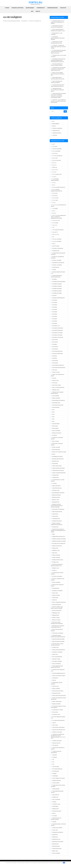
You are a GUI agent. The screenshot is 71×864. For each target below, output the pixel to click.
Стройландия (55, 775)
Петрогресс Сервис (56, 659)
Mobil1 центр (54, 195)
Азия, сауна (54, 369)
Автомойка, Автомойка (57, 283)
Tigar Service (54, 225)
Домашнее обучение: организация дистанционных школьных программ (57, 506)
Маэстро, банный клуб (56, 610)
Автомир (54, 269)
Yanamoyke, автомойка (56, 239)
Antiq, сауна (54, 146)
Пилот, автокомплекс (56, 663)
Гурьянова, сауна (55, 490)
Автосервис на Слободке (57, 332)
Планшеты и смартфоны (17, 7)
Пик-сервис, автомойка (57, 661)
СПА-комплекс (55, 745)
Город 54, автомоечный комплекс (59, 472)
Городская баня (55, 475)
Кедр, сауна (54, 552)
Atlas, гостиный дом (56, 151)
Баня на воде (55, 426)
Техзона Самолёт (55, 782)
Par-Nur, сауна (55, 200)
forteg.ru (35, 2)
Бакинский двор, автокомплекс (58, 400)
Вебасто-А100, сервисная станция (59, 451)
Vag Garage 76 (55, 232)
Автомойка (54, 279)
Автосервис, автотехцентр (57, 337)
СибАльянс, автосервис (57, 732)
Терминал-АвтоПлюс (56, 780)
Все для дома (55, 463)
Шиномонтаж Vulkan (56, 839)
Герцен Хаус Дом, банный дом (58, 468)
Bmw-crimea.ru (55, 169)
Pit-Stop (53, 202)
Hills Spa (54, 182)
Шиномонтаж (55, 834)
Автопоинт (54, 295)
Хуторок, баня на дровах (57, 827)
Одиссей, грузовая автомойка (58, 639)
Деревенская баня (56, 497)
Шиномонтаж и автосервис (57, 841)
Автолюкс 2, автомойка (57, 265)
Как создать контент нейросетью (58, 543)
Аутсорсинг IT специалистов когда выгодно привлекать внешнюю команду (58, 47)
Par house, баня (55, 197)
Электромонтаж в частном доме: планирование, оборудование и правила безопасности (58, 69)
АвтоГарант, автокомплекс (57, 248)
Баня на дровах (55, 428)
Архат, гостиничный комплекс (58, 387)
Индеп (53, 534)
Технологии (63, 7)
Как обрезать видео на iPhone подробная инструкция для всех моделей (57, 22)
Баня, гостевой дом (56, 430)
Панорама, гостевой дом (57, 652)
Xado (53, 236)
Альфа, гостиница (56, 372)
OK (64, 862)
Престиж (54, 680)
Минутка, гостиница (56, 619)
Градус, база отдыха (56, 485)
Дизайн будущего (30, 7)
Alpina (53, 144)
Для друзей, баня (55, 502)
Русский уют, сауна (56, 714)
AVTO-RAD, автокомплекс (57, 155)
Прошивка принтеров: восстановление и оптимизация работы (57, 90)
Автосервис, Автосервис (57, 335)
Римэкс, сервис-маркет (57, 701)
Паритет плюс (55, 654)
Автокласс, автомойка (56, 260)
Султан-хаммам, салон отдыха (58, 778)
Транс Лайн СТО (55, 794)
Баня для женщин (56, 423)
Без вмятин (54, 435)
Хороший (54, 821)
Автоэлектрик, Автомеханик (58, 365)
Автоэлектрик (55, 360)
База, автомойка (55, 395)
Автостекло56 (55, 339)
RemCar (53, 210)
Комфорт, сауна (55, 568)
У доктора (54, 801)
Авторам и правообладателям (58, 297)
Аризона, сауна (55, 380)
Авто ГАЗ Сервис (55, 246)
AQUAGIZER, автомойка (57, 148)
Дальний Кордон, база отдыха (58, 492)
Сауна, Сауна (55, 725)
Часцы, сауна (55, 830)
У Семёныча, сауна (56, 804)
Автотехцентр (55, 346)
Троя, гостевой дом (56, 799)
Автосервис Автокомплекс (57, 328)
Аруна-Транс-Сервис (56, 385)
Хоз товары (54, 815)
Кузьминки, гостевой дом (57, 590)
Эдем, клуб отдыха (56, 846)
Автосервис (54, 300)
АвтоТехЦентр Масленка (57, 351)
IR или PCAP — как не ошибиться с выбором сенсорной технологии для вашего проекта (58, 101)
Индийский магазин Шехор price (58, 536)
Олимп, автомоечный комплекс (58, 649)
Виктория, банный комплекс (58, 458)
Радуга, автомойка (56, 688)
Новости (38, 11)
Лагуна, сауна (55, 593)
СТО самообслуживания (57, 768)
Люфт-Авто (54, 599)
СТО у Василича (55, 771)
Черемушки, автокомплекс (57, 832)
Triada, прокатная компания (58, 229)
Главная (7, 7)
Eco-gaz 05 (54, 176)
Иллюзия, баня (55, 526)
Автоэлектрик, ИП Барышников (58, 367)
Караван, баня (55, 548)
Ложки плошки (55, 597)
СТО (53, 759)
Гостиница (54, 483)
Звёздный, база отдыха (57, 520)
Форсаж (53, 813)
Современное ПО (41, 7)
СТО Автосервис (55, 766)
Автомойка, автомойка (57, 290)
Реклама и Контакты (56, 693)
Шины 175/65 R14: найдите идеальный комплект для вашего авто (57, 74)
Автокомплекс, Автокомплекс (58, 262)
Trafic (53, 227)
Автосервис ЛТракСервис (57, 330)
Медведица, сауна (56, 612)
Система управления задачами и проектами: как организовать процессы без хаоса (58, 52)
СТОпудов (54, 773)
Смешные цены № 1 (56, 743)
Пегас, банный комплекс (57, 656)
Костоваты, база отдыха (57, 576)
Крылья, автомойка (56, 582)
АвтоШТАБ (54, 358)
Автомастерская (55, 267)
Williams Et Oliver (55, 234)
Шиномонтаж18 (55, 843)
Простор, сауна (55, 686)
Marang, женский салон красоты (58, 187)
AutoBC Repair (55, 153)
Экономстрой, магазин (56, 848)
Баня (53, 409)
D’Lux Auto (54, 172)
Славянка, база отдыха (57, 740)
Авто (32, 11)
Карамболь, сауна (56, 550)
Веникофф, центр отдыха (57, 456)
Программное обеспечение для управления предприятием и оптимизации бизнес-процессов (58, 60)
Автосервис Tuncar (56, 325)
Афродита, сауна (55, 389)
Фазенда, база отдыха (56, 811)
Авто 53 (53, 243)
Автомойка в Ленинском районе (58, 281)
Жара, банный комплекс (57, 511)
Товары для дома (55, 788)
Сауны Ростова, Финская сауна (58, 729)
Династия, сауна (55, 499)
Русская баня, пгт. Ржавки (57, 709)
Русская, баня (55, 712)
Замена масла (55, 513)
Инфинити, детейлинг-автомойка (59, 538)
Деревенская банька (56, 495)
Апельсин (54, 378)
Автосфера (54, 344)
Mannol (53, 185)
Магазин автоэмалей (56, 604)
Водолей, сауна (55, 461)
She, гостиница (55, 222)
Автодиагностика (55, 250)
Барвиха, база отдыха (56, 432)
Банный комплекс (56, 407)
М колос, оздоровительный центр (59, 602)
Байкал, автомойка (56, 398)
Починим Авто (55, 677)
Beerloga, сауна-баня (56, 160)
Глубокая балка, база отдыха (58, 470)
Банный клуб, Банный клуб (57, 405)
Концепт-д (54, 570)
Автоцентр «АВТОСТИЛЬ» (57, 353)
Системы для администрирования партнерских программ (58, 38)
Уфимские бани (55, 808)
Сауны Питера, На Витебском (58, 727)
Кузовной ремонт (55, 588)
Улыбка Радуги (55, 806)
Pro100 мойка (55, 208)
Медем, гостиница (56, 617)
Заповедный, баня (56, 518)
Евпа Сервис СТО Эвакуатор (58, 509)
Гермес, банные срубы (57, 465)
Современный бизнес (52, 7)
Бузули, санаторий (56, 447)
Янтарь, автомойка (56, 853)
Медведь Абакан (55, 615)
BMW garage (54, 167)
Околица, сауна (55, 647)
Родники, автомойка (56, 703)
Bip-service (54, 162)
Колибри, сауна (55, 562)
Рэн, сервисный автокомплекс (58, 720)
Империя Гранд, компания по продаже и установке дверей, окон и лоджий (58, 530)
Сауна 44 (54, 722)
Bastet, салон (55, 158)
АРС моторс (54, 382)
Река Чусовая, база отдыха (57, 690)
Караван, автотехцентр (57, 545)
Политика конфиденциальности (58, 673)
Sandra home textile (56, 220)
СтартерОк (54, 755)
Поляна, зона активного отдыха (58, 675)
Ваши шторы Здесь (56, 449)
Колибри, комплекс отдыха (57, 559)
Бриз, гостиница (55, 441)
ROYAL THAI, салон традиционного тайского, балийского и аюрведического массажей (58, 217)
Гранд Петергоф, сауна (57, 488)
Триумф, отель (55, 797)
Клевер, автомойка (56, 555)
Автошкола (54, 355)
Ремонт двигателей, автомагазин (59, 695)
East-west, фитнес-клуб (57, 174)
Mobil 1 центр (55, 193)
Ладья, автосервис (56, 595)
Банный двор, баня (56, 402)
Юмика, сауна (55, 850)
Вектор (53, 454)
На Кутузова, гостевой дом (57, 633)
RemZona (54, 213)
